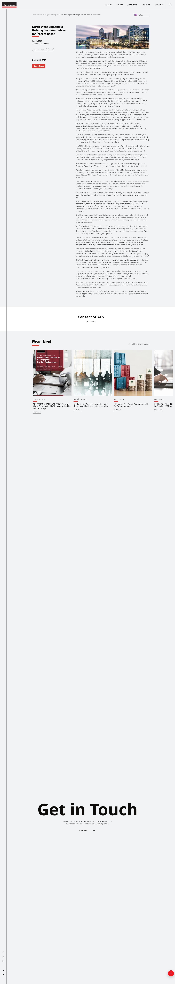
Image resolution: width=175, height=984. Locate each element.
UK (75, 399)
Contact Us (159, 5)
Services (119, 5)
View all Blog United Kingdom (138, 344)
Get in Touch (39, 66)
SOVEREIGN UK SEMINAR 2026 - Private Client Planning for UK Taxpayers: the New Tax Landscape (52, 406)
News (51, 50)
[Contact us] (171, 973)
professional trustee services (86, 278)
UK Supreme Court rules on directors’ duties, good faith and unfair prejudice (91, 405)
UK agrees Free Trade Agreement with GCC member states (131, 405)
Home (34, 15)
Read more (37, 412)
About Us (108, 5)
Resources (146, 5)
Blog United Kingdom (52, 15)
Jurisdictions (132, 5)
